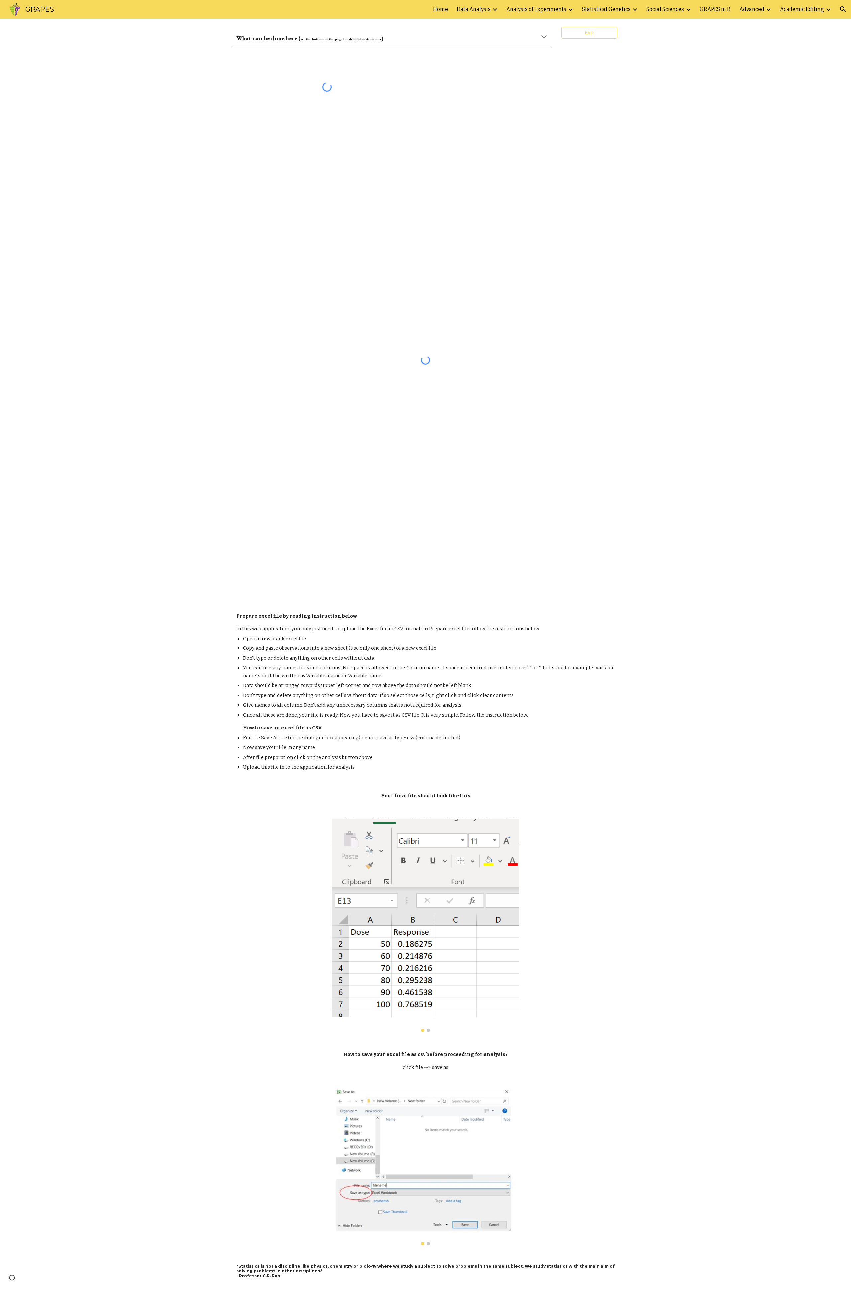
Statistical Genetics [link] (606, 9)
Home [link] (440, 9)
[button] (843, 9)
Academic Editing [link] (802, 9)
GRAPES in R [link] (715, 9)
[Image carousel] (425, 925)
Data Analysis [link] (474, 9)
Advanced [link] (751, 9)
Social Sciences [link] (665, 9)
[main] (393, 37)
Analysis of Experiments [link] (536, 9)
